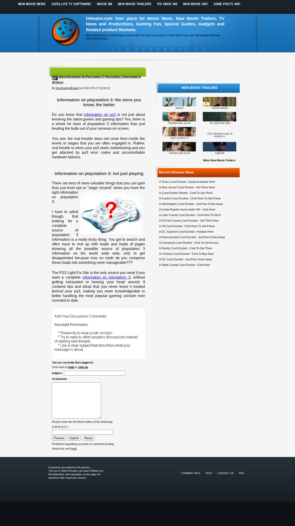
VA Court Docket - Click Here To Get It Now (188, 226)
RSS (241, 473)
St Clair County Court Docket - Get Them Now (190, 220)
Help (209, 473)
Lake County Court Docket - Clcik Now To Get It (191, 215)
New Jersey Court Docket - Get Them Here (188, 187)
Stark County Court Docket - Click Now (186, 265)
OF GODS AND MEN (220, 123)
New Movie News (32, 4)
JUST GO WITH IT (179, 138)
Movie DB (104, 4)
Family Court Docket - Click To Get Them (187, 248)
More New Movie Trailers (219, 160)
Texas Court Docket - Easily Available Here (188, 181)
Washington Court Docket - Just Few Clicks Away (192, 204)
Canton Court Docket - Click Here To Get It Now (191, 198)
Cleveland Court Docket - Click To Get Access (190, 242)
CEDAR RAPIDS (220, 108)
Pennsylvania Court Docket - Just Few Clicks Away (193, 237)
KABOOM (219, 153)
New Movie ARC (195, 4)
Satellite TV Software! (71, 4)
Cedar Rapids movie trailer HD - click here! (188, 209)
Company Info (190, 473)
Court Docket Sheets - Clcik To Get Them (187, 193)
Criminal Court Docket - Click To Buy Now (188, 253)
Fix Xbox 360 (167, 4)
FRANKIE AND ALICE (179, 153)
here (74, 448)
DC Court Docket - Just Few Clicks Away (187, 259)
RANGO (179, 108)
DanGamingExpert (67, 88)
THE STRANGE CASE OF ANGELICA (220, 135)
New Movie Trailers (134, 4)
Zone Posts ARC (227, 4)
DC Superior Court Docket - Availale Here (188, 231)
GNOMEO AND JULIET (179, 123)
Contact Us (225, 473)
